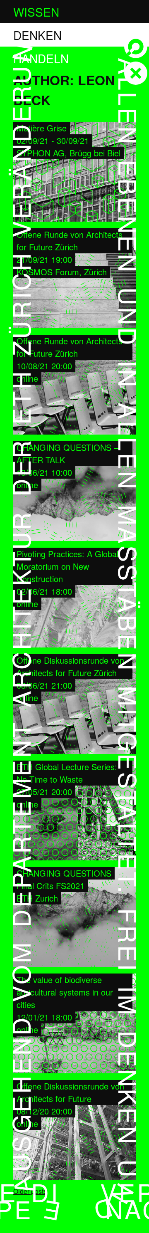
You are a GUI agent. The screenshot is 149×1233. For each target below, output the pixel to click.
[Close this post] (135, 73)
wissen (36, 11)
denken (37, 35)
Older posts (30, 1191)
